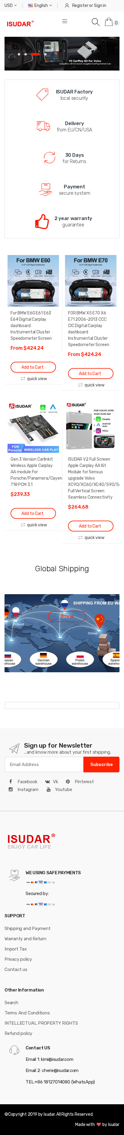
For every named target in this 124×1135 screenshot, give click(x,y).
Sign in (100, 5)
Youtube (63, 789)
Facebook (26, 781)
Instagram (27, 789)
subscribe (101, 764)
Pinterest (83, 781)
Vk (55, 781)
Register (80, 5)
